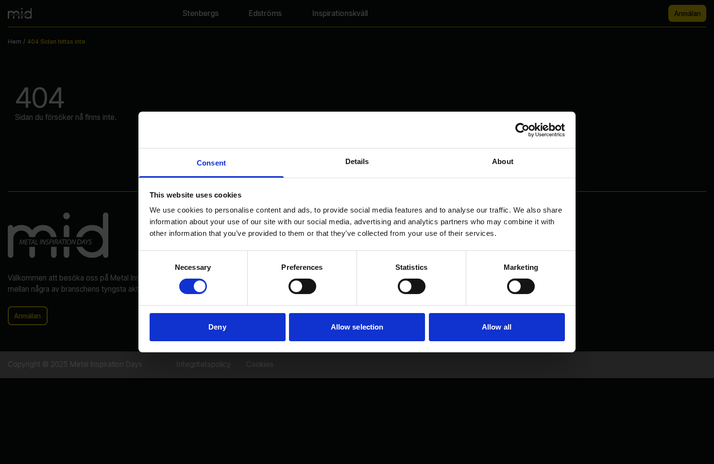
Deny (217, 327)
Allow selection (357, 327)
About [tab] (502, 161)
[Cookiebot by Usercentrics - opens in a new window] (522, 129)
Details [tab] (357, 161)
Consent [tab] (211, 163)
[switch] (302, 286)
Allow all (496, 327)
